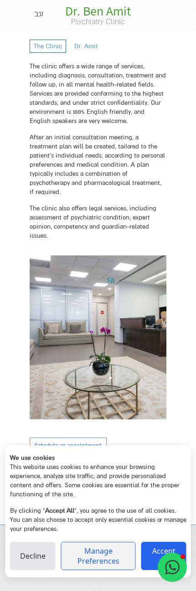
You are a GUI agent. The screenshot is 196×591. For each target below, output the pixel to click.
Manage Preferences (98, 556)
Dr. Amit (86, 46)
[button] (172, 567)
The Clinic (48, 46)
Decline (33, 556)
